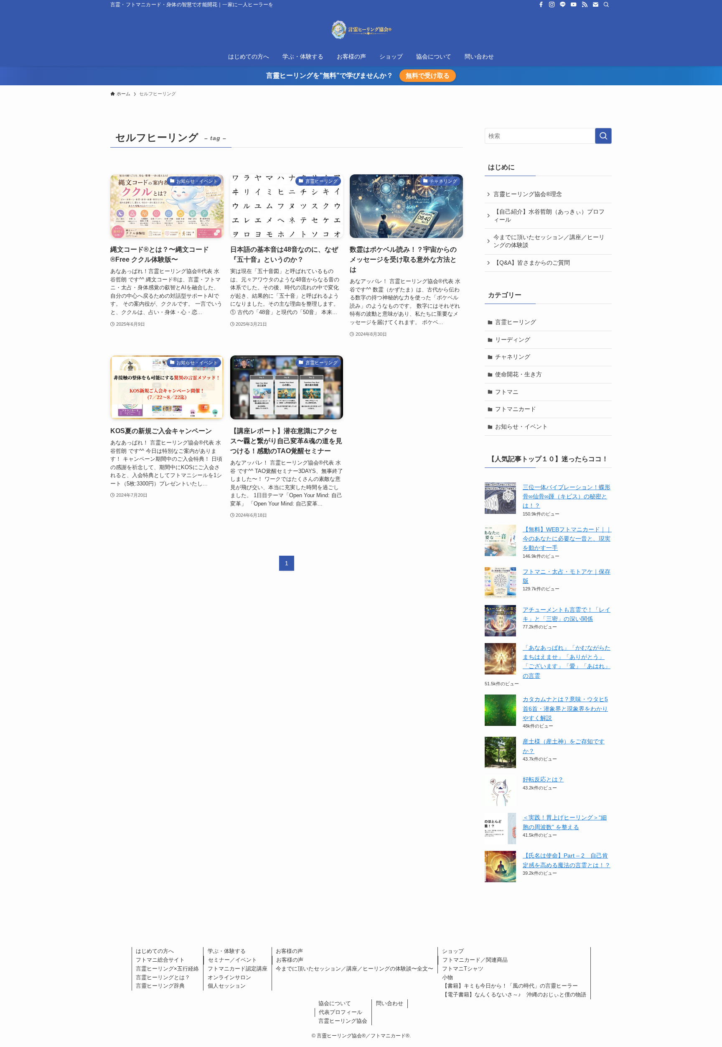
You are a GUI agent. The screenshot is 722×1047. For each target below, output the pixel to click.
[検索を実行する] (603, 136)
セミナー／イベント (232, 960)
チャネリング (512, 356)
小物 (447, 977)
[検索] (606, 4)
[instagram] (552, 4)
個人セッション (227, 986)
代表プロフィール (340, 1012)
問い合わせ (389, 1003)
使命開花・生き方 (518, 374)
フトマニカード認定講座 (237, 968)
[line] (562, 4)
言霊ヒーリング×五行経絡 (167, 968)
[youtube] (573, 4)
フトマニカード (515, 409)
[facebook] (541, 4)
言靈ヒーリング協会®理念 (527, 194)
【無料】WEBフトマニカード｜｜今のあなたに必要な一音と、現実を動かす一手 (567, 539)
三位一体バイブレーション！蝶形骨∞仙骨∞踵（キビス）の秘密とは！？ (566, 496)
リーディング (512, 339)
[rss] (584, 4)
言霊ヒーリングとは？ (163, 977)
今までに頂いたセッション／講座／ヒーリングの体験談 (549, 241)
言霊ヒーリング (515, 322)
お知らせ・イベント (521, 426)
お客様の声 (289, 951)
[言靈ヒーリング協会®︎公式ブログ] (361, 29)
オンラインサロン (229, 977)
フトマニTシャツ (462, 968)
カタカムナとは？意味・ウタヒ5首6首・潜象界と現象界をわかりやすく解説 (565, 708)
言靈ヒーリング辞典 (160, 986)
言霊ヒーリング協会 (342, 1021)
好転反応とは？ (543, 779)
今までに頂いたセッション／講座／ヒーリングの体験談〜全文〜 (354, 968)
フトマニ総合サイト (160, 960)
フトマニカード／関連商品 (475, 960)
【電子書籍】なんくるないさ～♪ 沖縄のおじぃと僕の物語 (514, 994)
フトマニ (507, 391)
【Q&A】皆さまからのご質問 (531, 262)
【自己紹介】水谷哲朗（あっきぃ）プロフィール (549, 215)
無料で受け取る (428, 75)
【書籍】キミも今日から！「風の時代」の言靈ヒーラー (510, 986)
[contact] (595, 4)
